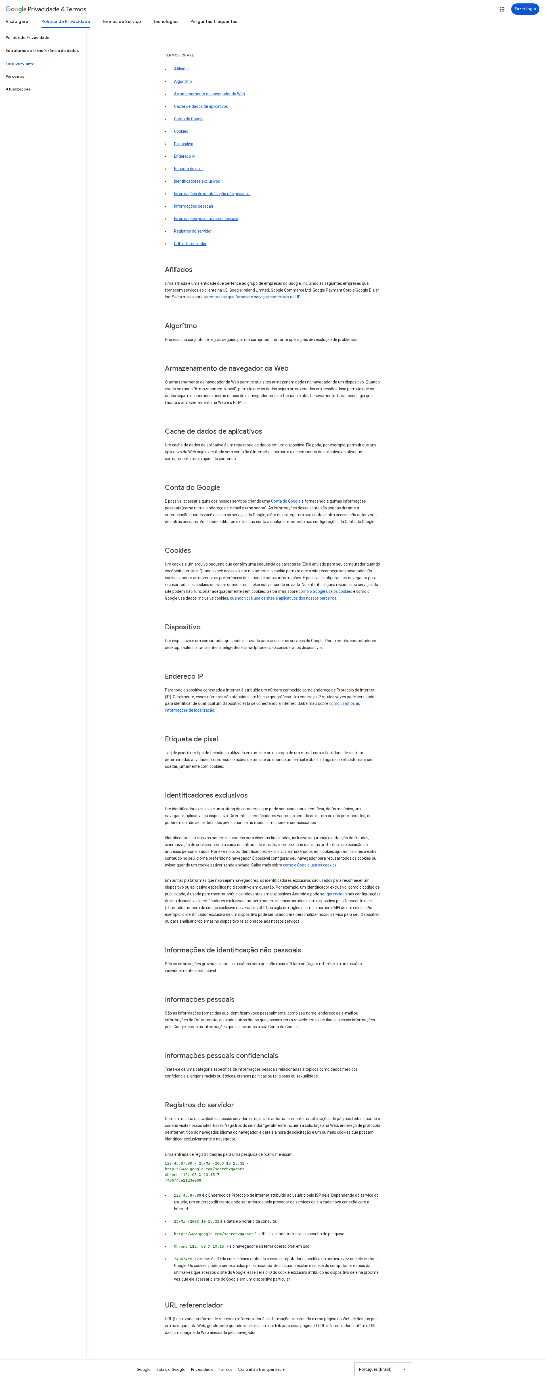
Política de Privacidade (65, 21)
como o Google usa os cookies (325, 591)
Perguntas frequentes (213, 21)
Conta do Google (189, 119)
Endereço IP (184, 156)
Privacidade (202, 1369)
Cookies (181, 131)
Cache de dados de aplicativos (201, 106)
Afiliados (182, 69)
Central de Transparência (261, 1369)
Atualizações (18, 89)
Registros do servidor (193, 231)
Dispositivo (183, 144)
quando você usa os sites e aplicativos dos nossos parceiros (283, 598)
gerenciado (337, 894)
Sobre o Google (171, 1369)
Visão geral (18, 21)
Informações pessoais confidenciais (206, 218)
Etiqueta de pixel (189, 168)
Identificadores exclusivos (197, 181)
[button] (502, 9)
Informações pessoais (194, 206)
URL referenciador (190, 243)
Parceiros (15, 76)
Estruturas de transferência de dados (42, 50)
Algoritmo (183, 81)
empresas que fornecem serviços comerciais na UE (254, 297)
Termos (225, 1369)
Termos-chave (20, 63)
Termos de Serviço (121, 21)
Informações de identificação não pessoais (212, 193)
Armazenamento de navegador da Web (209, 94)
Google (144, 1369)
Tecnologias (166, 21)
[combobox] (383, 1369)
